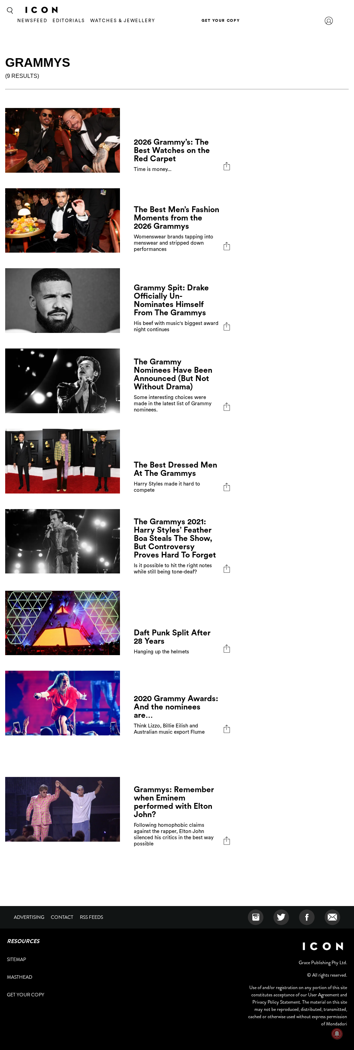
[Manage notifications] (337, 1033)
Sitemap (16, 959)
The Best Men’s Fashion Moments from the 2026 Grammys (176, 218)
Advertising (29, 917)
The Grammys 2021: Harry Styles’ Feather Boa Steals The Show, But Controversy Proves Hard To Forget (175, 538)
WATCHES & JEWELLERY (122, 20)
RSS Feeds (91, 917)
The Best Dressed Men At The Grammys (175, 469)
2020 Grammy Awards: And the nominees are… (176, 707)
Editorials (69, 20)
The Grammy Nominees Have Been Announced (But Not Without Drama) (173, 374)
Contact (62, 917)
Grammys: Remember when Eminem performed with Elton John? (174, 802)
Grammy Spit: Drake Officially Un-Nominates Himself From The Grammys (171, 300)
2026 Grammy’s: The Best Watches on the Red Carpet (172, 150)
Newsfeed (32, 20)
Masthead (19, 977)
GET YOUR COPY (221, 20)
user (329, 21)
